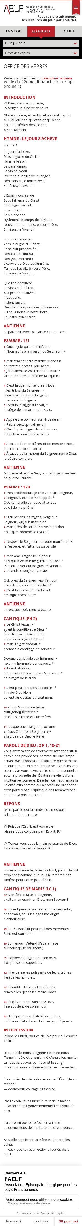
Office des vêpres (39, 53)
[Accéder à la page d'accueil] (13, 8)
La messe (13, 31)
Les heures (41, 31)
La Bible (68, 31)
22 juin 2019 (39, 43)
